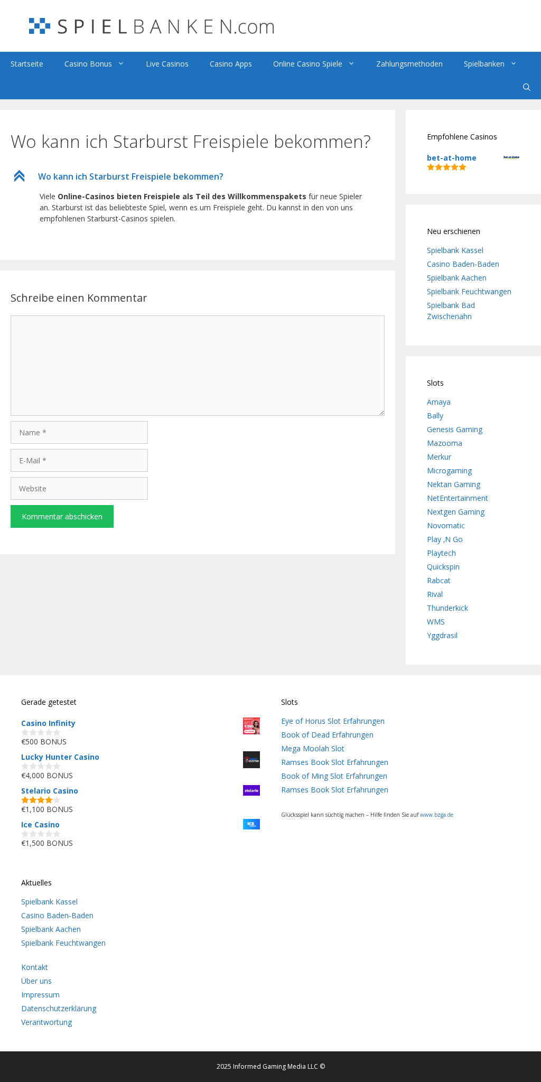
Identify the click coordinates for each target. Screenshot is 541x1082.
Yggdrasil (442, 635)
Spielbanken (484, 64)
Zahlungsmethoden (409, 64)
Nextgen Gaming (455, 512)
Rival (435, 594)
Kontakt (34, 967)
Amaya (439, 402)
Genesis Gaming (454, 429)
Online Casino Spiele (307, 64)
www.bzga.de (436, 814)
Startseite (27, 64)
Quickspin (443, 567)
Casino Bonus (88, 64)
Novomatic (446, 525)
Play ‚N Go (445, 539)
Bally (435, 416)
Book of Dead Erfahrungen (327, 735)
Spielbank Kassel (455, 250)
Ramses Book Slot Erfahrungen (334, 762)
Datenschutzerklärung (58, 1008)
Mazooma (444, 443)
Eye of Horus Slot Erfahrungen (333, 721)
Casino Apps (231, 64)
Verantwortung (46, 1022)
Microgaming (449, 470)
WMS (436, 622)
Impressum (40, 995)
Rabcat (439, 580)
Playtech (441, 553)
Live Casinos (167, 64)
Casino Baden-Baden (463, 264)
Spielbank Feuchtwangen (469, 291)
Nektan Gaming (453, 484)
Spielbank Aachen (457, 278)
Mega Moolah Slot (312, 748)
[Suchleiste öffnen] (526, 87)
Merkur (439, 457)
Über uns (36, 981)
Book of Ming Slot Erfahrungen (334, 776)
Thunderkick (447, 608)
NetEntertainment (457, 498)
